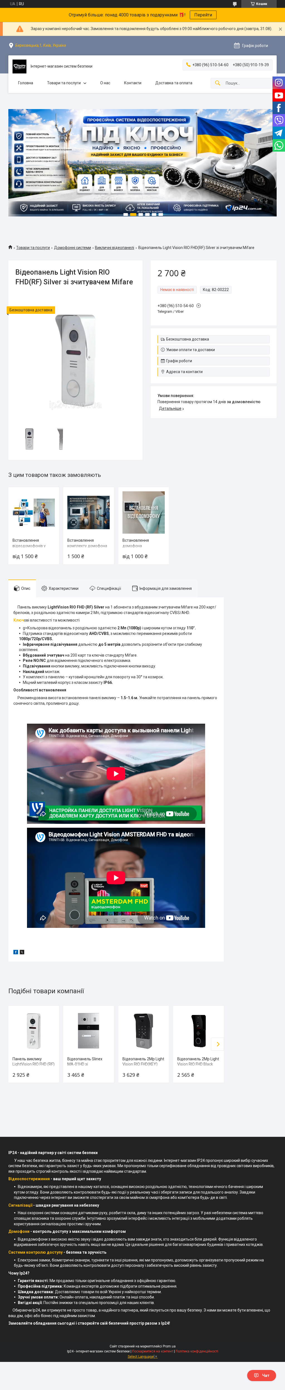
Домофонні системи (72, 247)
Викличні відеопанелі (114, 247)
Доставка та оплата (173, 83)
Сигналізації (20, 1205)
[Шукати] (218, 83)
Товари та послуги (64, 83)
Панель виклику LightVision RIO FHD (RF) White (34, 1064)
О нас (105, 83)
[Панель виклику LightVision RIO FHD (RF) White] (34, 1031)
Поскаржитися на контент (152, 1351)
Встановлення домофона (135, 543)
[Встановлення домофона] (143, 512)
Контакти (132, 83)
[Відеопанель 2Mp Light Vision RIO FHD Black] (198, 1031)
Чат (265, 1375)
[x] (22, 953)
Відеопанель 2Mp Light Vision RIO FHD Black (198, 1062)
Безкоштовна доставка (187, 339)
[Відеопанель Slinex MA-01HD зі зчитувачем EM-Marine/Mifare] (88, 1031)
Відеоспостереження (29, 1179)
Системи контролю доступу (35, 1252)
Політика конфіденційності (197, 1351)
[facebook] (15, 953)
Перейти (203, 15)
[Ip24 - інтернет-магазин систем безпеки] (19, 66)
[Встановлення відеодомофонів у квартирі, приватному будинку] (34, 512)
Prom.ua (169, 1346)
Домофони (19, 1231)
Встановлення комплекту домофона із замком (87, 545)
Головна (25, 83)
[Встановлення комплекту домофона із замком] (88, 512)
